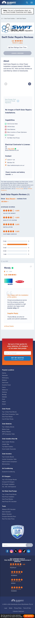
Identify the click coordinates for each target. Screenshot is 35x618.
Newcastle (5, 375)
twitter (16, 551)
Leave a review (18, 53)
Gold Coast (5, 382)
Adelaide (4, 397)
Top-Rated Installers (7, 446)
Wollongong (5, 378)
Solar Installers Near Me (9, 439)
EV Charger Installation (8, 484)
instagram (11, 551)
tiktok (24, 551)
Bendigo (4, 394)
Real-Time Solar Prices (8, 519)
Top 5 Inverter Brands (8, 457)
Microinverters (6, 464)
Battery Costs (5, 429)
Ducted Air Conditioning (8, 471)
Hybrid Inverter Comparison (9, 461)
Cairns (4, 387)
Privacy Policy (17, 608)
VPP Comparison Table (8, 434)
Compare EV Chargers (8, 482)
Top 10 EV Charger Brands (9, 479)
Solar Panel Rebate (7, 416)
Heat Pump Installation (8, 497)
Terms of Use (19, 188)
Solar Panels (6, 409)
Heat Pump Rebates (7, 499)
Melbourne (5, 389)
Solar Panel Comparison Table (10, 414)
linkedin (28, 551)
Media (10, 608)
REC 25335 (11, 149)
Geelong (4, 392)
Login (5, 608)
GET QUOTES (28, 616)
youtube (20, 551)
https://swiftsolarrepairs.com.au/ (15, 165)
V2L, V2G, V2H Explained (9, 486)
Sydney (4, 373)
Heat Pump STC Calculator (9, 501)
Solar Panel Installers (9, 18)
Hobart (4, 401)
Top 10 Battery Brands (8, 427)
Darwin (4, 404)
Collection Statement (18, 611)
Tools (4, 506)
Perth (3, 399)
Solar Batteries (7, 424)
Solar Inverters (7, 454)
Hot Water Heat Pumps (9, 491)
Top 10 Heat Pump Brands (9, 494)
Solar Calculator (6, 512)
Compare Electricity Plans (9, 516)
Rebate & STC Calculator (9, 509)
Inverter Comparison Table (9, 459)
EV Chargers (6, 476)
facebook (7, 551)
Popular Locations (8, 370)
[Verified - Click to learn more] (12, 267)
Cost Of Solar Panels (7, 419)
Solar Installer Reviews (8, 442)
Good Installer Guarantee (9, 449)
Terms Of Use (27, 608)
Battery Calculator (7, 514)
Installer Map (5, 444)
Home (2, 18)
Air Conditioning (7, 468)
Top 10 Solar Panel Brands (9, 412)
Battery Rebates (6, 431)
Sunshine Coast (6, 385)
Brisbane (4, 380)
